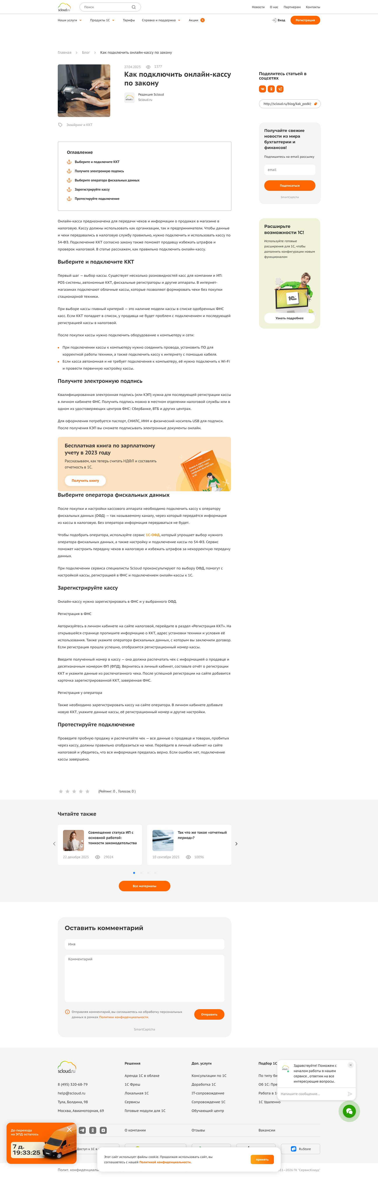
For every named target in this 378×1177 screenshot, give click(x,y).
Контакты (313, 7)
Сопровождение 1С (209, 1102)
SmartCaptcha (144, 1029)
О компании (135, 1130)
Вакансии (267, 1130)
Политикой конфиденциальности (165, 1162)
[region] (314, 1094)
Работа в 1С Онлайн (276, 1093)
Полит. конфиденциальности (83, 1170)
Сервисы (132, 1102)
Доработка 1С (204, 1084)
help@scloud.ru (71, 1093)
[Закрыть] (69, 1129)
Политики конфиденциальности (123, 1017)
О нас (274, 7)
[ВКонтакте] (262, 88)
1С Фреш (132, 1084)
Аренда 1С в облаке (142, 1076)
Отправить (209, 1014)
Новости (258, 7)
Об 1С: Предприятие (276, 1084)
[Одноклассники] (271, 88)
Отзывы (198, 1130)
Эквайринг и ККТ (79, 125)
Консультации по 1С (209, 1076)
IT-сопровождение (208, 1093)
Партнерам (292, 7)
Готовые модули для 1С (145, 1111)
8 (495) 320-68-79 (73, 1084)
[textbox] (313, 1094)
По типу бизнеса (273, 1076)
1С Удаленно (270, 1102)
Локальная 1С (137, 1093)
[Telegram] (280, 88)
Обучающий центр (208, 1111)
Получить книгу (85, 481)
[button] (134, 873)
